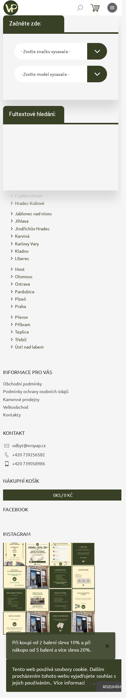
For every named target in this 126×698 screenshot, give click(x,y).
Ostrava (22, 284)
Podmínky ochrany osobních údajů (36, 391)
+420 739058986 (28, 463)
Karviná (22, 236)
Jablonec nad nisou (33, 213)
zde (90, 682)
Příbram (22, 324)
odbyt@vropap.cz (29, 445)
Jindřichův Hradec (32, 228)
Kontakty (12, 414)
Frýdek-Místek (29, 195)
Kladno (21, 251)
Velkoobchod (15, 407)
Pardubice (25, 291)
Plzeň (20, 299)
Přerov (21, 317)
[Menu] (112, 8)
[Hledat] (80, 8)
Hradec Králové (29, 203)
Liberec (22, 258)
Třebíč (21, 339)
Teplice (22, 331)
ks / (63, 495)
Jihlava (21, 221)
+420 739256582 (28, 454)
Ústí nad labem (29, 346)
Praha (20, 306)
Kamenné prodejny (21, 399)
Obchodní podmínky (22, 383)
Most (20, 269)
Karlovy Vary (27, 243)
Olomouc (24, 276)
